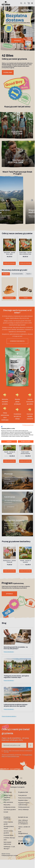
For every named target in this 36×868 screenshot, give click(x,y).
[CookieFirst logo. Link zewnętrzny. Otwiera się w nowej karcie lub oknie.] (2, 426)
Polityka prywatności (27, 425)
